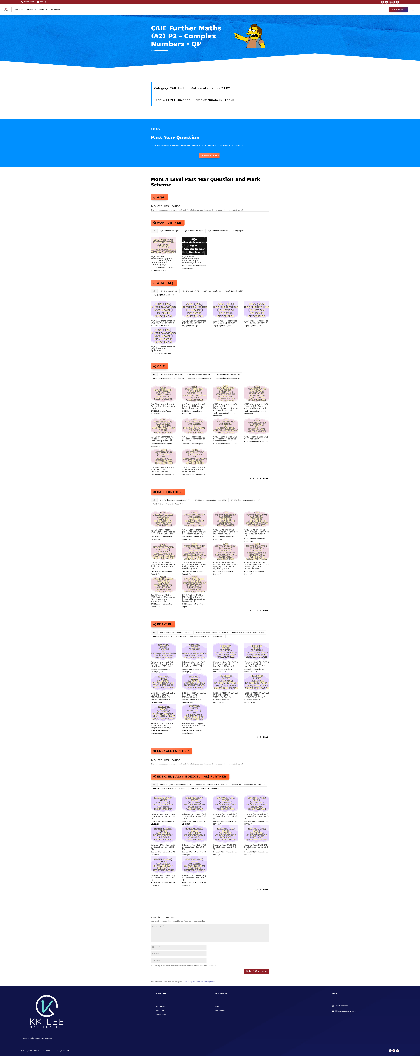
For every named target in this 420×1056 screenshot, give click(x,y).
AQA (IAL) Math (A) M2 (168, 291)
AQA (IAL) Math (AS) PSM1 (163, 295)
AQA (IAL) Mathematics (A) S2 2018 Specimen (194, 322)
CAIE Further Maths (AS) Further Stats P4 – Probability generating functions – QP (193, 598)
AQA (160, 197)
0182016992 (29, 2)
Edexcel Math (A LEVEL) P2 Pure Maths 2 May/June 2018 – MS (225, 664)
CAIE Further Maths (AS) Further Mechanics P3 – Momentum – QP (194, 532)
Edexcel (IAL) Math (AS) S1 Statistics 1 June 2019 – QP (256, 847)
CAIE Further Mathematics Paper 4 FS (168, 504)
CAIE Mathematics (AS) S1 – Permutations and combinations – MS (225, 439)
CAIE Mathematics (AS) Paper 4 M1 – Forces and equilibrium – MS (256, 406)
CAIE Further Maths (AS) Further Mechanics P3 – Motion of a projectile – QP (256, 565)
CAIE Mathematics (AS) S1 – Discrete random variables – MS (194, 469)
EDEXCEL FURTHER (173, 751)
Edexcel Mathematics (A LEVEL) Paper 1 (175, 632)
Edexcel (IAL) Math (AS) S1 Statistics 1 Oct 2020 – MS (163, 847)
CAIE (161, 366)
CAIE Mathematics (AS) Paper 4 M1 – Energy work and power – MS (162, 439)
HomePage (161, 1006)
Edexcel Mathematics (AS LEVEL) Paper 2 (206, 636)
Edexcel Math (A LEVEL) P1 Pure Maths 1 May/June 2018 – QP (163, 725)
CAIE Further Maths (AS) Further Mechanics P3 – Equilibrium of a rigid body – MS (225, 565)
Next (265, 478)
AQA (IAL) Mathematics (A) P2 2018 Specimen (225, 322)
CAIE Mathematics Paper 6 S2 (228, 378)
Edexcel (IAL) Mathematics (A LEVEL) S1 (212, 785)
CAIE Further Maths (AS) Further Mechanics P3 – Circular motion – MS (256, 533)
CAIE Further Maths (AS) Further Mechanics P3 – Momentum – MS (225, 532)
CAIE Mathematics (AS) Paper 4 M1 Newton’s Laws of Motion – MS (194, 406)
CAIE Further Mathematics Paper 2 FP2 (200, 88)
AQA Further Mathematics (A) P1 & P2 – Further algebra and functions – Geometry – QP (161, 261)
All (154, 231)
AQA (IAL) (165, 283)
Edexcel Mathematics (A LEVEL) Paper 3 (248, 632)
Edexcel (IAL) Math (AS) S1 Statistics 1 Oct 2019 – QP (163, 878)
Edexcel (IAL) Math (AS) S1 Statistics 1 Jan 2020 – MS (256, 816)
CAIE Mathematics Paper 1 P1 (171, 374)
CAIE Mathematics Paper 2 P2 (199, 374)
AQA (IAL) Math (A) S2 (212, 291)
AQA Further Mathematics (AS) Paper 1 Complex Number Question (191, 260)
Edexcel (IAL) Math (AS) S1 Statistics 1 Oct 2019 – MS (225, 816)
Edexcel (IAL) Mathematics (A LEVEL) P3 (176, 785)
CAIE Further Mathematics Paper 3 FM (246, 500)
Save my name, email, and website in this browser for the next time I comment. (185, 966)
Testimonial (55, 10)
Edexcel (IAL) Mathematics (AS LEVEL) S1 (207, 788)
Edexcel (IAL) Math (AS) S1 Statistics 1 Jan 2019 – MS (163, 816)
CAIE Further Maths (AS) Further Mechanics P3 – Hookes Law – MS (163, 532)
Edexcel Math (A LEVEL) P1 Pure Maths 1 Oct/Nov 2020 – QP (225, 695)
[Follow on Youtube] (397, 2)
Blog (217, 1006)
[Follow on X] (386, 2)
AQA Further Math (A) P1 (169, 231)
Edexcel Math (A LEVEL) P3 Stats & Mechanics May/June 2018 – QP (194, 664)
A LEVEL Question (177, 100)
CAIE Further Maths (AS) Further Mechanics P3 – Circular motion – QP (163, 565)
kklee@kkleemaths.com (50, 2)
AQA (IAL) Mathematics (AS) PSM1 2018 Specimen (163, 349)
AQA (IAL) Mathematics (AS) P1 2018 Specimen (163, 322)
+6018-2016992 (341, 1006)
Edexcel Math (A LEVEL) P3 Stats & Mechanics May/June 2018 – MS (163, 664)
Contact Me (31, 10)
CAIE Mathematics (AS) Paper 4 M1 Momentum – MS (163, 406)
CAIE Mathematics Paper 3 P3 (228, 374)
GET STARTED (398, 9)
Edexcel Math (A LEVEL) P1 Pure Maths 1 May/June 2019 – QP (256, 695)
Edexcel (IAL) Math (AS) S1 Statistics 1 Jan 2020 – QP (194, 878)
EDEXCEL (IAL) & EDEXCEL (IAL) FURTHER (191, 776)
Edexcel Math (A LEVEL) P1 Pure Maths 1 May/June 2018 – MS (194, 695)
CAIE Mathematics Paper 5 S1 (199, 378)
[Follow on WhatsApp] (393, 2)
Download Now (209, 155)
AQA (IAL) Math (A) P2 (190, 291)
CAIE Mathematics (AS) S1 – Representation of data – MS (194, 439)
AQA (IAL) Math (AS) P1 (234, 291)
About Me (19, 10)
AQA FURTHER (169, 222)
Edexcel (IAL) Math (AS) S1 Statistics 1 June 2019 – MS (194, 816)
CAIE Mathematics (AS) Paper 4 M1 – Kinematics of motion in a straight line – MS (225, 407)
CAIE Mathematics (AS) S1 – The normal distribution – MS (162, 469)
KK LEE (66, 1051)
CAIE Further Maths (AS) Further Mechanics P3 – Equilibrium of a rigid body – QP (194, 565)
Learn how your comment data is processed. (200, 982)
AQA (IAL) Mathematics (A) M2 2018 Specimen (256, 322)
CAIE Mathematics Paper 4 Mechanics (168, 378)
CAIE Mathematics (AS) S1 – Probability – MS (256, 438)
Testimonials (220, 1010)
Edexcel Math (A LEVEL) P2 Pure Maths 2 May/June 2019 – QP (256, 664)
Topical (230, 100)
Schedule (43, 10)
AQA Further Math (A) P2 (193, 231)
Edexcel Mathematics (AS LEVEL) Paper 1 (169, 636)
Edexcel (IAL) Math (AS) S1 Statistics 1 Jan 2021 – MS (194, 847)
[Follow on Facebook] (382, 2)
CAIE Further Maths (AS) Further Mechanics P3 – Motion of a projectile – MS (163, 598)
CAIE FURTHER (169, 492)
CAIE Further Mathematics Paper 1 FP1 (175, 500)
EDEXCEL (164, 624)
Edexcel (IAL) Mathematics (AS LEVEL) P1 (248, 785)
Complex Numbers (207, 100)
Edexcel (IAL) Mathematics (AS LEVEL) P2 (169, 788)
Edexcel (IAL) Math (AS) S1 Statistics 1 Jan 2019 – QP (225, 847)
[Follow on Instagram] (390, 2)
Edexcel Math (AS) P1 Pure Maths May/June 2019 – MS (193, 725)
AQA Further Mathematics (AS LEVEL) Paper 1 (226, 231)
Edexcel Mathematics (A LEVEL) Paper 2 (212, 632)
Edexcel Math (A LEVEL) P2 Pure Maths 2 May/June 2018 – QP (163, 695)
